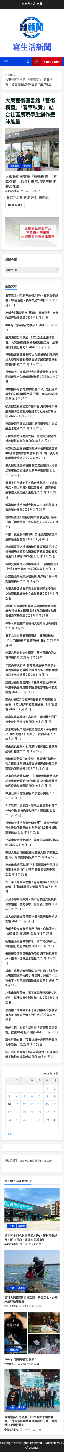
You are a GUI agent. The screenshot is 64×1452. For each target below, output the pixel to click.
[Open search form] (28, 61)
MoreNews (52, 1443)
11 (16, 1104)
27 (32, 1120)
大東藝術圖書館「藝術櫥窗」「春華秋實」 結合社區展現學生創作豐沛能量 (32, 149)
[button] (5, 61)
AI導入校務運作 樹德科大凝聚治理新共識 (31, 623)
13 (32, 1104)
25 (16, 1120)
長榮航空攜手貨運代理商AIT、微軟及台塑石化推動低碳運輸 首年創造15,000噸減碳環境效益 (31, 827)
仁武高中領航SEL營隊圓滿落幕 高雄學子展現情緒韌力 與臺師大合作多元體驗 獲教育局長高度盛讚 (31, 670)
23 (54, 1112)
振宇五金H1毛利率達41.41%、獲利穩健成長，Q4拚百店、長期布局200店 (30, 1237)
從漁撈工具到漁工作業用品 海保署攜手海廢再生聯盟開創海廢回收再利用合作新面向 (31, 411)
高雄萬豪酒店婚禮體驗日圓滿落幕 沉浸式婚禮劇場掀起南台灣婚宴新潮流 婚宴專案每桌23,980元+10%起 (31, 551)
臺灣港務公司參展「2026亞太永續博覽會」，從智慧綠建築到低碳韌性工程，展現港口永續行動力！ (31, 342)
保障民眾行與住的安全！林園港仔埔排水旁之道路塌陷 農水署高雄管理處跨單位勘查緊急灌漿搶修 (31, 763)
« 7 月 (9, 1134)
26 (24, 1120)
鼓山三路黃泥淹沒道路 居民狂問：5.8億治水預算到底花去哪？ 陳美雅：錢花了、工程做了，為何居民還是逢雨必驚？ (31, 975)
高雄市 (26, 166)
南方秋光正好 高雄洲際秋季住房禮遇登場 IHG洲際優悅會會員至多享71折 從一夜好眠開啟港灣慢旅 (31, 453)
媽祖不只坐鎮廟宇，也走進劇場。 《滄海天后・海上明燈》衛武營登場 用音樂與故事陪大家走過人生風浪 (31, 487)
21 (39, 1112)
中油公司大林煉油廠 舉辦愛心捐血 (27, 793)
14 (39, 1104)
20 (32, 1112)
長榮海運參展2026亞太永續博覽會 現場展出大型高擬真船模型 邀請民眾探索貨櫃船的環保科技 (31, 359)
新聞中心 (11, 1363)
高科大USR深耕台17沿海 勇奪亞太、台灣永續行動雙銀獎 (31, 1299)
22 (47, 1112)
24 (9, 1120)
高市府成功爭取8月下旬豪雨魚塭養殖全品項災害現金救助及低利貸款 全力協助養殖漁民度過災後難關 (31, 781)
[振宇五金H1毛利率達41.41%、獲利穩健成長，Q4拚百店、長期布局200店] (32, 1209)
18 (16, 1112)
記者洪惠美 (13, 191)
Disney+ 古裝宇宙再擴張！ (21, 325)
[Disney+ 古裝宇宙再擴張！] (32, 1333)
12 (24, 1104)
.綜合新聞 (14, 166)
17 (9, 1112)
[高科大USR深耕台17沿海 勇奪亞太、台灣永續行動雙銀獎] (32, 1271)
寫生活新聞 (32, 46)
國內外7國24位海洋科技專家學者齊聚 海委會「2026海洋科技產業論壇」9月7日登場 (31, 704)
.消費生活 (13, 1349)
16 (54, 1104)
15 (47, 1104)
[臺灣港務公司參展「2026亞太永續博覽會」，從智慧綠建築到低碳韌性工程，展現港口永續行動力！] (32, 1390)
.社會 (11, 1226)
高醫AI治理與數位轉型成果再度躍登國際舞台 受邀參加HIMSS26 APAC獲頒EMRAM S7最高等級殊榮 (30, 611)
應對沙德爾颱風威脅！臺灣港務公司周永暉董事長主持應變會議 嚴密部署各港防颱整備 (31, 687)
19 (24, 1112)
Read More (16, 205)
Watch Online (52, 61)
